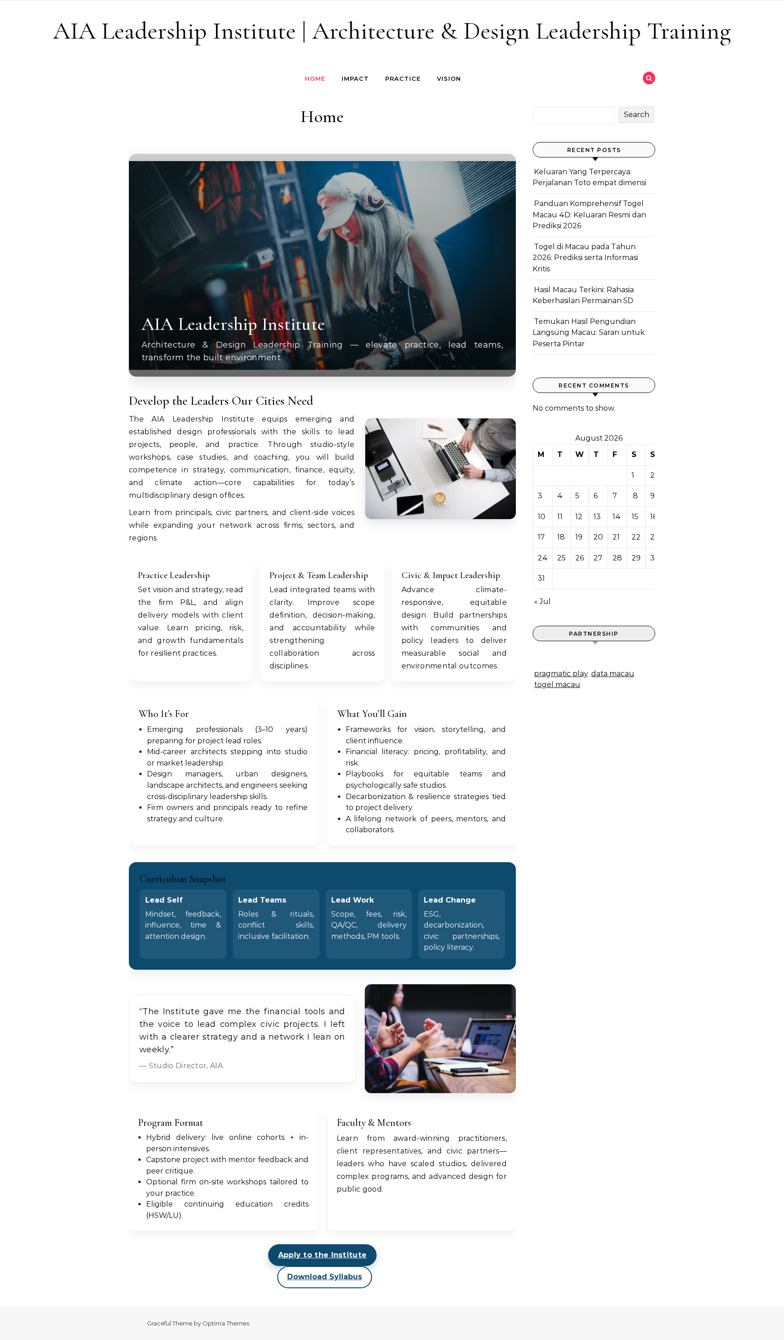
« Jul (542, 601)
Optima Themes (225, 1323)
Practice (403, 78)
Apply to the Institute (322, 1255)
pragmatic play (561, 673)
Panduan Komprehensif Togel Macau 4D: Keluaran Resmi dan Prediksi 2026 (589, 214)
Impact (355, 78)
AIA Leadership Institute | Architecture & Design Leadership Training (392, 30)
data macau (612, 673)
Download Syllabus (324, 1276)
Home (315, 78)
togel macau (557, 684)
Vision (449, 78)
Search (636, 114)
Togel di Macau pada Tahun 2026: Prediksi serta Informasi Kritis (585, 257)
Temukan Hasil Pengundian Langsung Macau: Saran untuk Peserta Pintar (589, 332)
